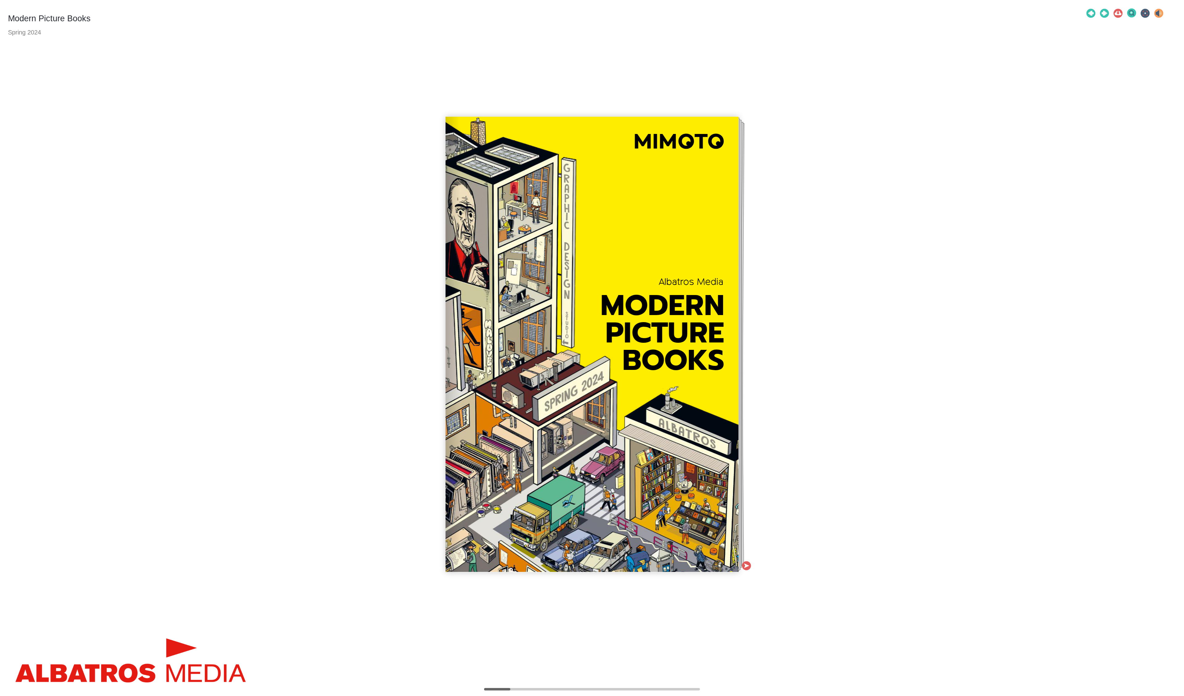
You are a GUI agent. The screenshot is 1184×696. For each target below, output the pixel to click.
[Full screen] (1145, 13)
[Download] (1118, 13)
